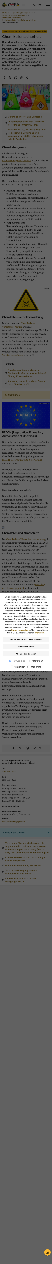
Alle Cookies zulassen (26, 654)
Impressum (39, 633)
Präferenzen (37, 661)
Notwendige (19, 661)
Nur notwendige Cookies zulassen (26, 639)
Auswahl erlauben (26, 646)
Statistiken (19, 666)
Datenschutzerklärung (20, 630)
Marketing (36, 666)
